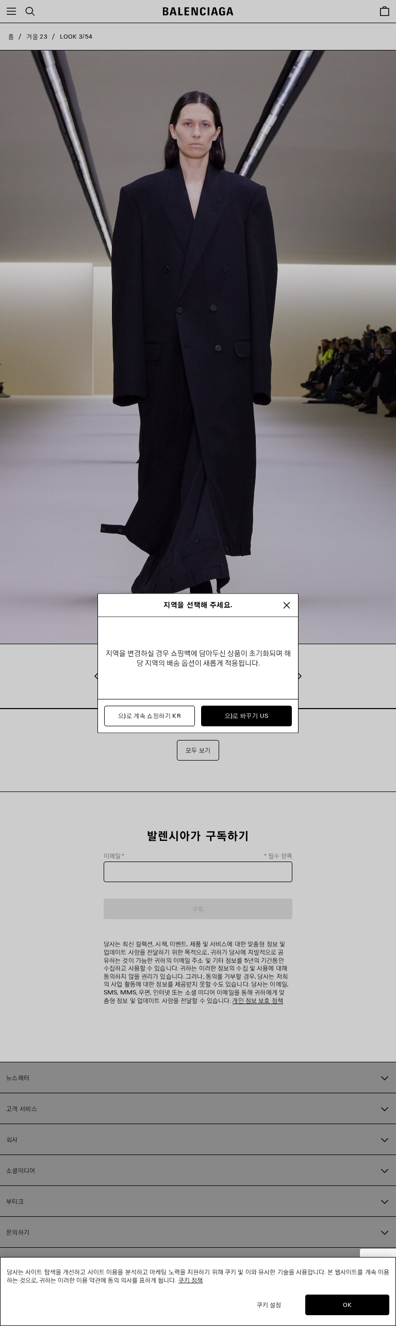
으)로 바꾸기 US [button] (247, 715)
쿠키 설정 (269, 1304)
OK (347, 1304)
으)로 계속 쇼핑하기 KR (149, 715)
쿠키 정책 (190, 1280)
